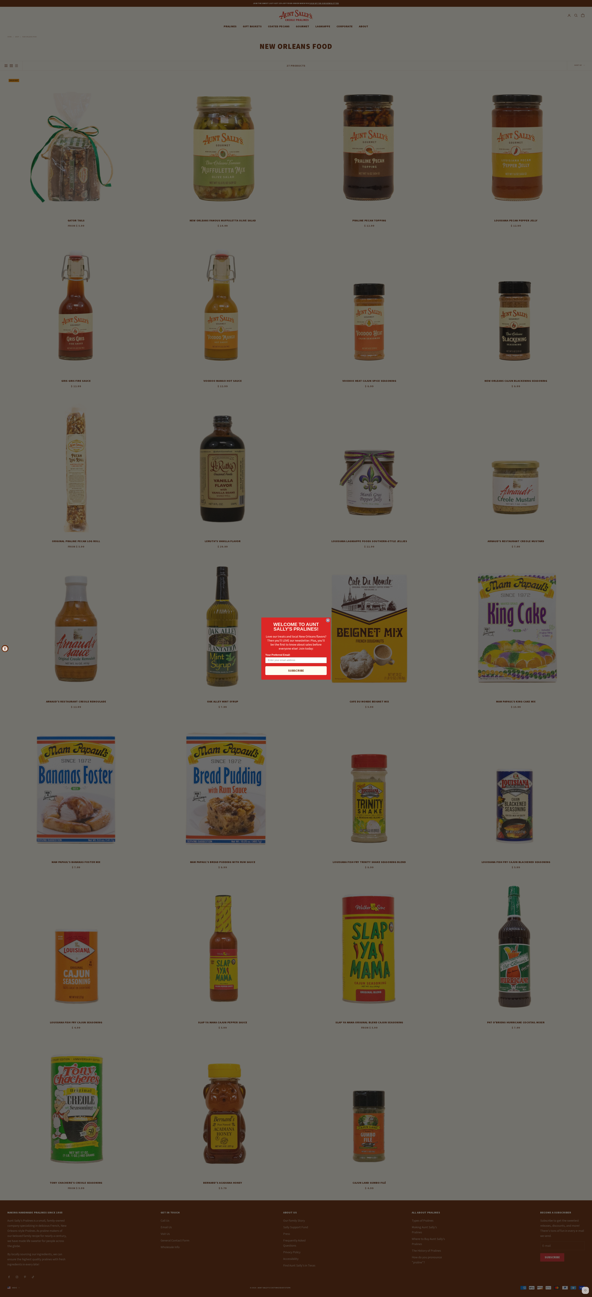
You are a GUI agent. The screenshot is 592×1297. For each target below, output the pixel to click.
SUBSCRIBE (296, 671)
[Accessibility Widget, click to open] (5, 648)
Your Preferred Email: (277, 655)
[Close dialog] (327, 620)
